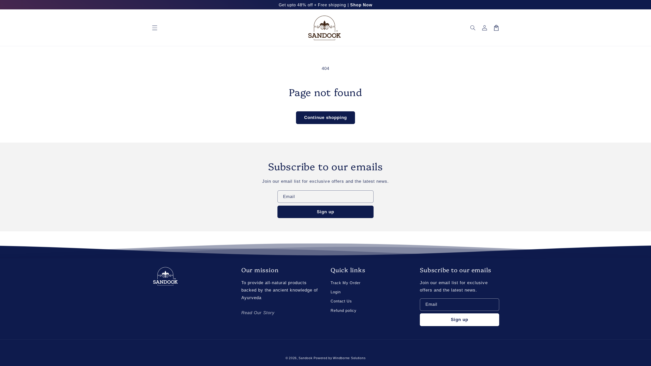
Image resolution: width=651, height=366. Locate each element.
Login (336, 292)
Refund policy (344, 311)
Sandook (305, 358)
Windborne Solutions (349, 358)
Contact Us (341, 301)
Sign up (325, 211)
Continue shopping (325, 117)
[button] (154, 28)
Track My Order (346, 283)
